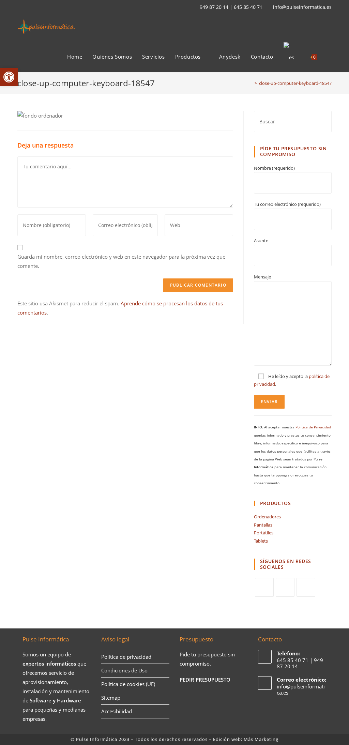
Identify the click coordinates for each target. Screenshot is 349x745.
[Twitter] (264, 587)
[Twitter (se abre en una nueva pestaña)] (20, 7)
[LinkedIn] (306, 587)
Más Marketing (261, 739)
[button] (9, 77)
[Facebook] (285, 587)
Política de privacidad (126, 656)
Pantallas (263, 525)
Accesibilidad (116, 711)
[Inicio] (251, 83)
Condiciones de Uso (124, 670)
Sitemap (110, 697)
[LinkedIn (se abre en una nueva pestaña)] (36, 7)
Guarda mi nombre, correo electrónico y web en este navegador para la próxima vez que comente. (121, 261)
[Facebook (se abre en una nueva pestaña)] (28, 7)
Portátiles (263, 533)
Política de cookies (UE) (128, 684)
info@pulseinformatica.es (302, 7)
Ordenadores (267, 517)
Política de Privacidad (313, 427)
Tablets (261, 541)
